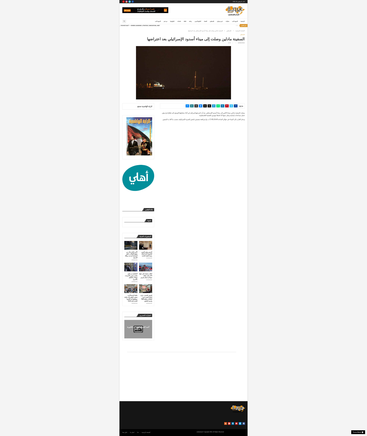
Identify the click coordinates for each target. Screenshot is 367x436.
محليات (227, 21)
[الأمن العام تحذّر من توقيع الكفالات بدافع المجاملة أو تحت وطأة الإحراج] (130, 245)
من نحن (165, 21)
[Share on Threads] (205, 105)
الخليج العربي (198, 21)
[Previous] (236, 25)
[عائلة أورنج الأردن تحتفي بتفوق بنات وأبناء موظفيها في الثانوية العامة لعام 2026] (130, 288)
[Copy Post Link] (209, 105)
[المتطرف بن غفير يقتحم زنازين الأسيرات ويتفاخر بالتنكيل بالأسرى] (130, 267)
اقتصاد (205, 21)
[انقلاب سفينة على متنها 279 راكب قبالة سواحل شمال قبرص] (145, 267)
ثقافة (185, 21)
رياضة (190, 21)
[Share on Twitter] (231, 105)
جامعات (179, 21)
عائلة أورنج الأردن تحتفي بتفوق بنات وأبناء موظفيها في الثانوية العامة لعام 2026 (130, 298)
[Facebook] (133, 1)
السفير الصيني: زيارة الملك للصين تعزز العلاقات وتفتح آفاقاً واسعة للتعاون (146, 298)
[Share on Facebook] (235, 105)
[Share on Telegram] (214, 105)
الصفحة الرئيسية (240, 30)
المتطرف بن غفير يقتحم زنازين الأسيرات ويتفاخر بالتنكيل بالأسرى (131, 276)
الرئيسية (243, 21)
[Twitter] (129, 1)
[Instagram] (126, 1)
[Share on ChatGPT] (196, 105)
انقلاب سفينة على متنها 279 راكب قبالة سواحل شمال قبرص (145, 275)
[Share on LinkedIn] (222, 105)
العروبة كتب (235, 21)
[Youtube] (123, 1)
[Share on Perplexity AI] (192, 105)
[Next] (237, 25)
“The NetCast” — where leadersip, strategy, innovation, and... (139, 25)
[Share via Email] (187, 105)
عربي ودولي (220, 21)
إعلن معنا (124, 432)
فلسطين (212, 21)
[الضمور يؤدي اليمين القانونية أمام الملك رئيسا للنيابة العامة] (145, 245)
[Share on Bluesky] (200, 105)
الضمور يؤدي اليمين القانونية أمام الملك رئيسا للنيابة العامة (146, 254)
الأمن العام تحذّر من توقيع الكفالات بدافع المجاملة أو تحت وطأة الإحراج (131, 254)
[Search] (124, 21)
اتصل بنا (132, 432)
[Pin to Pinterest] (227, 105)
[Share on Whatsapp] (218, 105)
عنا (138, 432)
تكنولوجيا (172, 21)
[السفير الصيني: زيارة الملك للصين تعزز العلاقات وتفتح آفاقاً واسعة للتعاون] (145, 288)
